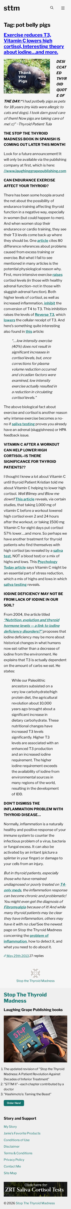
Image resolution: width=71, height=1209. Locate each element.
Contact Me (12, 1166)
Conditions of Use (17, 1140)
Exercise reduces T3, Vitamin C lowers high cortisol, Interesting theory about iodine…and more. (34, 43)
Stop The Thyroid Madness (35, 1203)
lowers (9, 320)
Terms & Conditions (18, 1153)
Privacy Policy (14, 1160)
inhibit (49, 303)
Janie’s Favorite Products (22, 1133)
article (42, 240)
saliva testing (23, 424)
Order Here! (14, 1103)
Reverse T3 (44, 314)
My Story (10, 1127)
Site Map (10, 1173)
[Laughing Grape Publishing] (35, 1061)
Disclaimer (12, 1146)
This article (25, 499)
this (29, 331)
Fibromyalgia (15, 907)
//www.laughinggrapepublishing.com (35, 171)
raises (57, 275)
